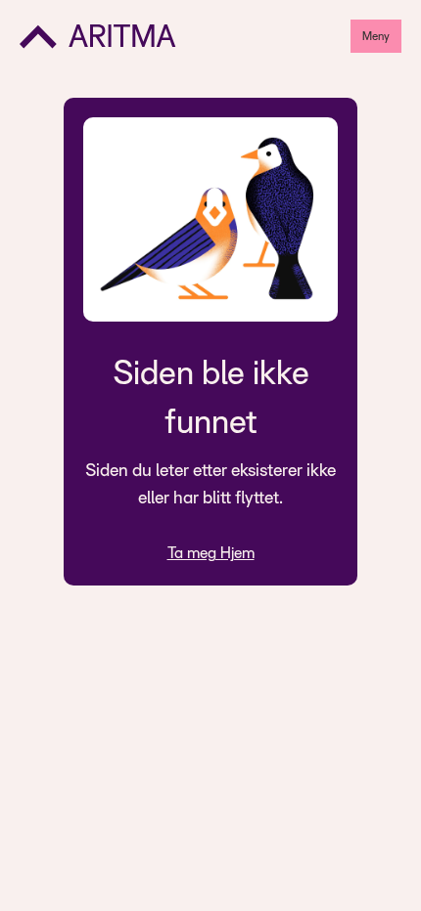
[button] (376, 36)
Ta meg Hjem (211, 553)
